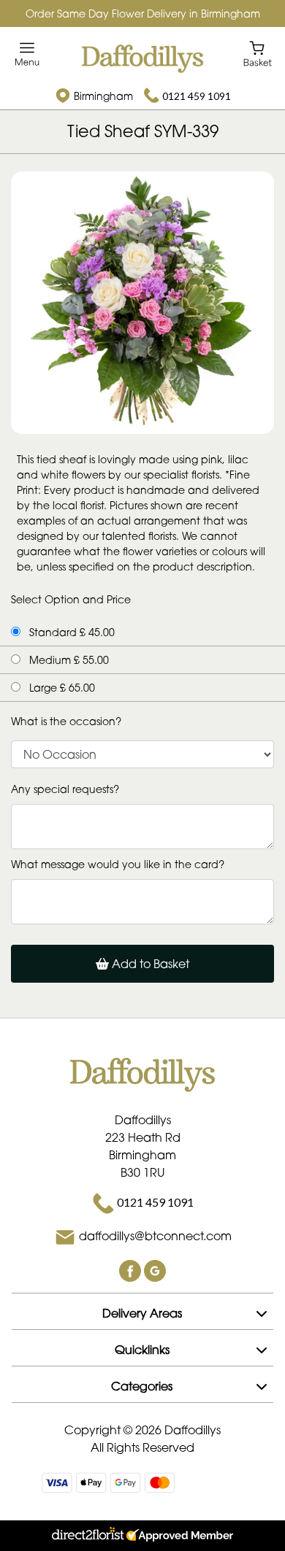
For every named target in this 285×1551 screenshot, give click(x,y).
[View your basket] (257, 53)
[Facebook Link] (131, 1269)
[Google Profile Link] (155, 1269)
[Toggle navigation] (27, 54)
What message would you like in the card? (117, 864)
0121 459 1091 (196, 96)
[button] (142, 1311)
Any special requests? (65, 789)
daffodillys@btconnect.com (155, 1236)
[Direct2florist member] (142, 1535)
